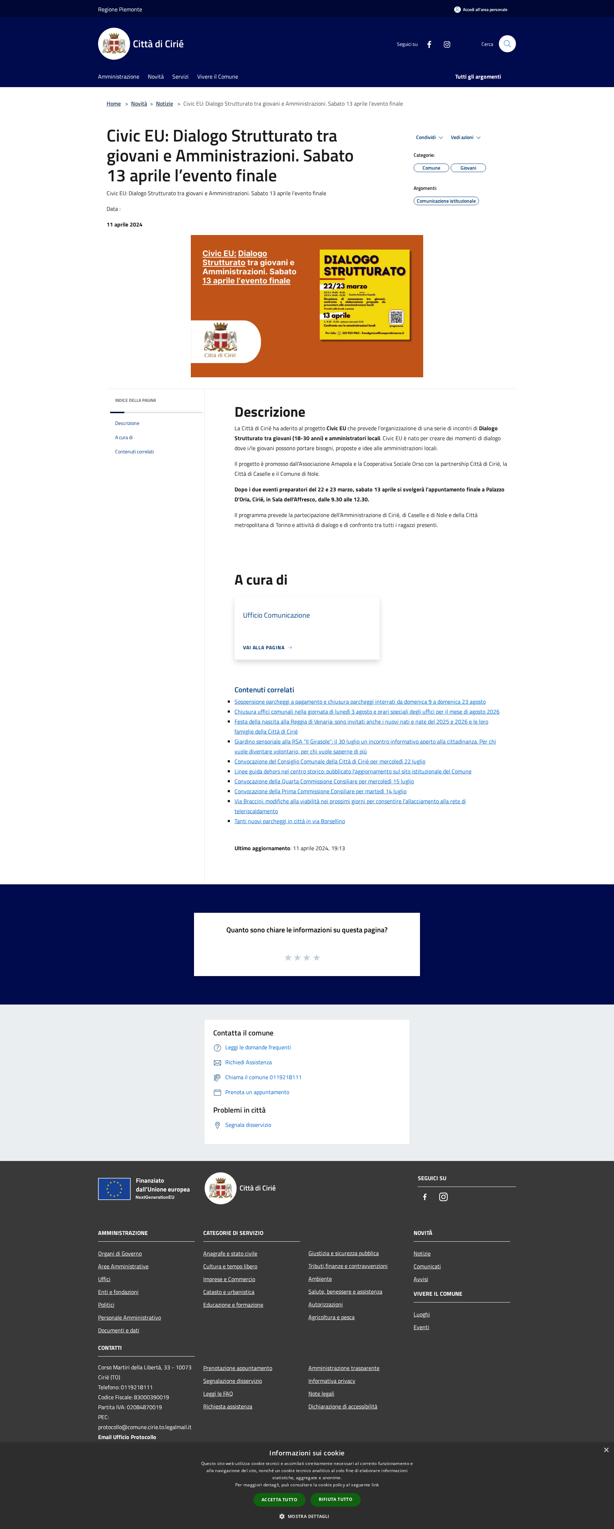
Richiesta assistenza (227, 1406)
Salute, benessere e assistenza (345, 1291)
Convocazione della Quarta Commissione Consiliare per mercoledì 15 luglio (324, 781)
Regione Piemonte (120, 9)
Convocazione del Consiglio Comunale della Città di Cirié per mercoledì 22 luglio (330, 761)
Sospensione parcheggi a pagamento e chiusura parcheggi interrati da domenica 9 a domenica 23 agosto (360, 701)
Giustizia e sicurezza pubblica (343, 1253)
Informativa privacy (331, 1380)
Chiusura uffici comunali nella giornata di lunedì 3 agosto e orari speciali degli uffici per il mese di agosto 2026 (367, 711)
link (375, 1485)
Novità (139, 103)
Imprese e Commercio (229, 1279)
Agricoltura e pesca (331, 1317)
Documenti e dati (118, 1330)
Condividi (426, 137)
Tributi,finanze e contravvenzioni (348, 1266)
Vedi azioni (462, 137)
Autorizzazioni (325, 1304)
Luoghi (422, 1314)
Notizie (164, 103)
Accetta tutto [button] (279, 1500)
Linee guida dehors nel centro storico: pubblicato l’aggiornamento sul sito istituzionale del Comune (353, 771)
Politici (106, 1304)
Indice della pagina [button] (135, 400)
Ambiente (320, 1278)
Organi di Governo (120, 1253)
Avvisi (421, 1279)
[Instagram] (444, 43)
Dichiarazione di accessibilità (342, 1406)
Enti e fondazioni (118, 1292)
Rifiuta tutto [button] (335, 1499)
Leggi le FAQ (218, 1393)
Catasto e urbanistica (228, 1292)
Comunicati (427, 1266)
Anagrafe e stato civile (230, 1253)
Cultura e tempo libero (230, 1266)
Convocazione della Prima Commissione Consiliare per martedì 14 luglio (320, 791)
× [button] (606, 1450)
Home (114, 103)
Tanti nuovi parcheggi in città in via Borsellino (290, 821)
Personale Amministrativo (129, 1317)
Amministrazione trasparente (343, 1368)
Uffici (104, 1279)
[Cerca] (507, 43)
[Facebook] (426, 43)
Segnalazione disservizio (232, 1380)
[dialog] (307, 1486)
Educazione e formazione (233, 1304)
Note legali (321, 1393)
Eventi (421, 1327)
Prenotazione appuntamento (237, 1368)
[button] (307, 1516)
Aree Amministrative (123, 1266)
